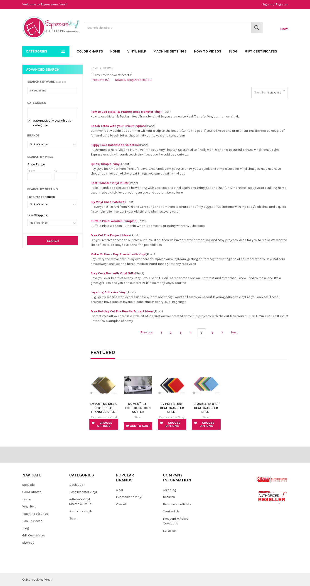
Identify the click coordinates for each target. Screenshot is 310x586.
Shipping (169, 490)
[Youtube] (44, 565)
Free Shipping (37, 215)
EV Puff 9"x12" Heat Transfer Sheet (172, 408)
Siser (72, 518)
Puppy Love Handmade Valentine (115, 145)
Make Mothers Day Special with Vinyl (118, 254)
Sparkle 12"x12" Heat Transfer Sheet (206, 408)
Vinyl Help (136, 51)
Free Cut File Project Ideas (110, 235)
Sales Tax (169, 531)
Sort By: (260, 92)
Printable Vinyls (81, 511)
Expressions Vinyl (129, 497)
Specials (28, 485)
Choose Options (104, 424)
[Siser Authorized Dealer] (272, 479)
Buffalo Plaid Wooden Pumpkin (113, 221)
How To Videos (207, 51)
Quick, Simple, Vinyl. (106, 164)
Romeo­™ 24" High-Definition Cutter (138, 408)
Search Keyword (46, 82)
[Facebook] (28, 565)
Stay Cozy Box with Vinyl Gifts (113, 273)
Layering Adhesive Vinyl (108, 292)
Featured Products (41, 197)
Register (282, 4)
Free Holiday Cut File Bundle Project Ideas (122, 311)
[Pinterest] (36, 565)
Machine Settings (170, 51)
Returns (169, 497)
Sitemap (28, 543)
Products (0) (100, 80)
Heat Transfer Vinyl (83, 492)
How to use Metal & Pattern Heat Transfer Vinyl (126, 112)
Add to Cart (140, 426)
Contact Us (171, 511)
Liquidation (77, 485)
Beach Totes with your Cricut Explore (118, 126)
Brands (33, 135)
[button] (52, 81)
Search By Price (40, 157)
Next (235, 333)
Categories (36, 103)
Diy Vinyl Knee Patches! (108, 202)
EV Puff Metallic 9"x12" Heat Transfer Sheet (103, 408)
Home (115, 51)
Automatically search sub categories (52, 123)
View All (121, 504)
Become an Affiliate (177, 504)
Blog (233, 51)
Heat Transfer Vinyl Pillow (110, 183)
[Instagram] (53, 565)
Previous (146, 333)
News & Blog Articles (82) (134, 80)
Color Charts (90, 51)
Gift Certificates (261, 51)
